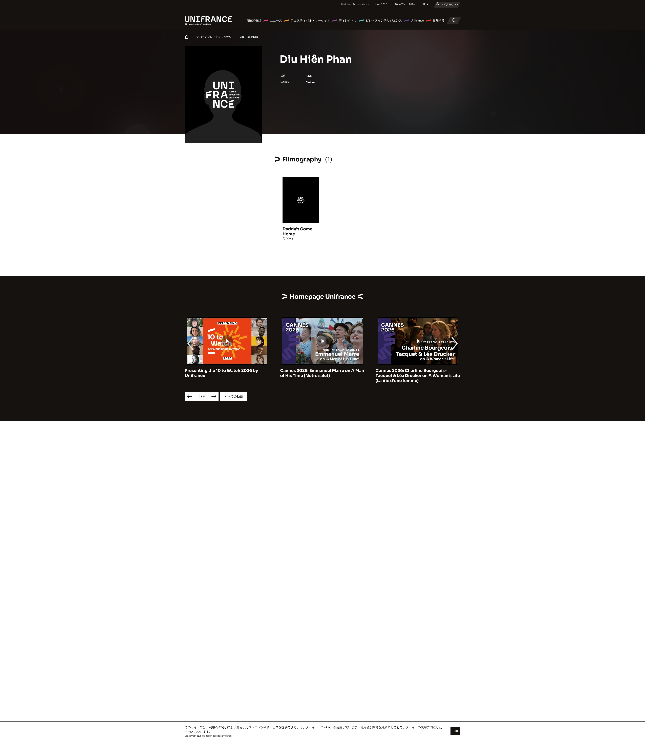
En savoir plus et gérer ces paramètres (208, 735)
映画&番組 (254, 20)
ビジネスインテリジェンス (384, 20)
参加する (439, 20)
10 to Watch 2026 (405, 4)
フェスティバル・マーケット (310, 20)
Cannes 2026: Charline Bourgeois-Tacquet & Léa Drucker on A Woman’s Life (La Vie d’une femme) (322, 375)
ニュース (276, 20)
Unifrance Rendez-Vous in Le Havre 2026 (364, 4)
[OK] (455, 730)
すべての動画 (234, 396)
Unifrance (417, 20)
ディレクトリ (348, 20)
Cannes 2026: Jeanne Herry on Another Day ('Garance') (416, 373)
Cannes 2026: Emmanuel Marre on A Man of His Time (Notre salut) (227, 373)
